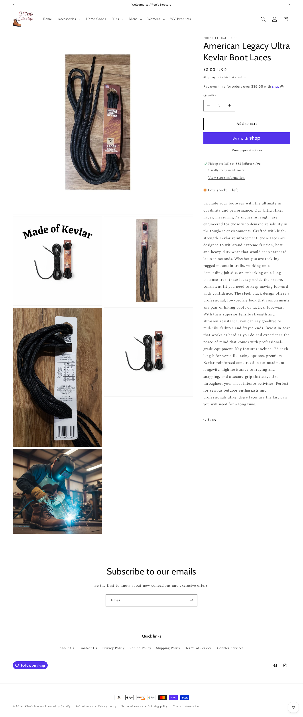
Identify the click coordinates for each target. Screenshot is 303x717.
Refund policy (84, 706)
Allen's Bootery (34, 706)
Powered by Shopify (58, 706)
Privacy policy (107, 706)
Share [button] (212, 420)
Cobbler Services (230, 648)
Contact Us (88, 648)
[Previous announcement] (14, 5)
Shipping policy (158, 706)
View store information (226, 178)
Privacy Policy (113, 648)
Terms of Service (198, 648)
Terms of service (132, 706)
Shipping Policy (168, 648)
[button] (69, 19)
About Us (66, 649)
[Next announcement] (289, 5)
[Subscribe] (191, 600)
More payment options (247, 150)
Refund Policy (140, 648)
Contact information (186, 706)
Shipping (209, 77)
